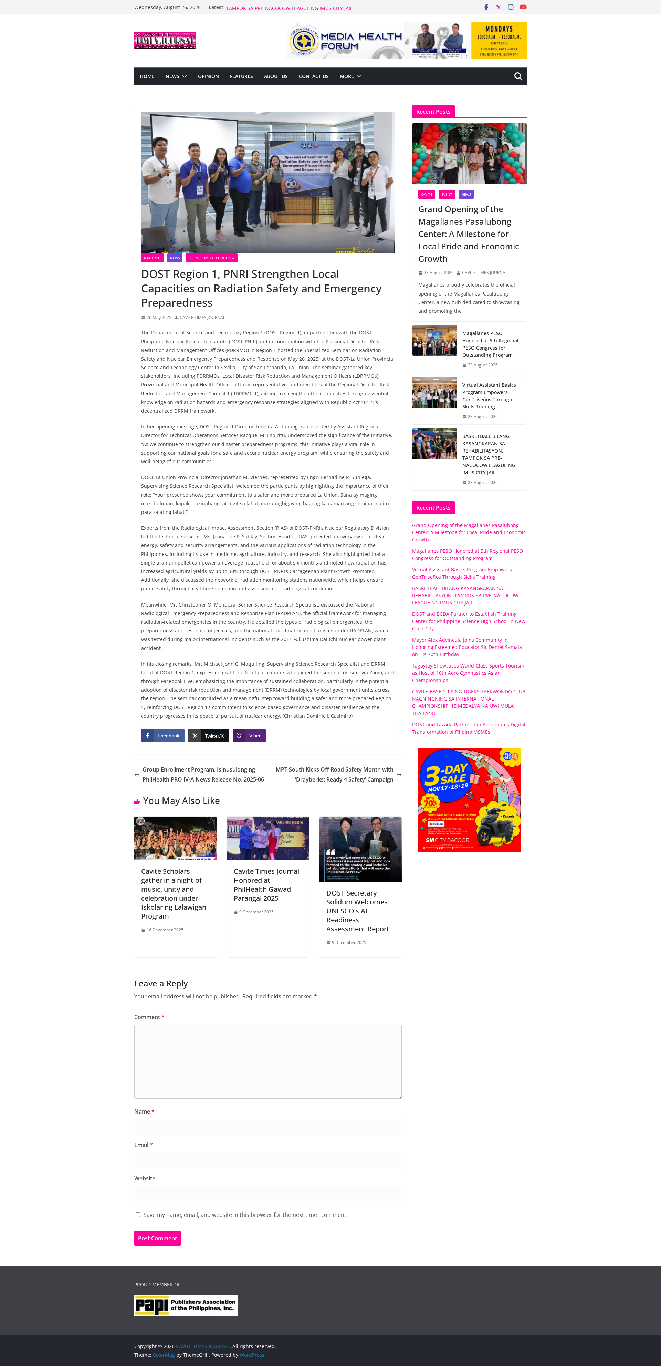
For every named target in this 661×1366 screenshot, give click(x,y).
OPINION (208, 76)
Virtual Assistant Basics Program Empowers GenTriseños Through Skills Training (489, 396)
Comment (149, 1017)
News (172, 76)
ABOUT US (276, 76)
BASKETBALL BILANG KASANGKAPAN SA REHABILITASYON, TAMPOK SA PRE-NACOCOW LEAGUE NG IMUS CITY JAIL (292, 10)
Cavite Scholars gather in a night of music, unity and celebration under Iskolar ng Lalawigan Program (173, 894)
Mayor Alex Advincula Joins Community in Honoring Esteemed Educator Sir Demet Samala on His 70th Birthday (467, 647)
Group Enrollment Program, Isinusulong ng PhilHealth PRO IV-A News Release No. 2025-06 (203, 774)
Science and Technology (212, 258)
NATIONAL (152, 258)
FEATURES (241, 76)
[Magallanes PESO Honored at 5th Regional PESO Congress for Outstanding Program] (434, 349)
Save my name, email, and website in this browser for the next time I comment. (246, 1215)
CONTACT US (314, 76)
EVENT (446, 194)
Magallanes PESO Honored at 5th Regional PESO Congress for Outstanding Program (490, 344)
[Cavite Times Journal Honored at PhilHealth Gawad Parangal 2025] (268, 821)
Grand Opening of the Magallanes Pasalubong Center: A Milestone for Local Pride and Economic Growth (468, 233)
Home (147, 76)
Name (144, 1111)
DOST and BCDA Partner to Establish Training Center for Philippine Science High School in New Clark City (468, 621)
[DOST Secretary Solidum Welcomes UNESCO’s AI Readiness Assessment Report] (360, 821)
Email (143, 1145)
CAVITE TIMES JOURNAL (202, 317)
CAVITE (426, 194)
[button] (183, 76)
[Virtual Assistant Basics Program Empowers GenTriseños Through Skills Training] (434, 401)
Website (144, 1178)
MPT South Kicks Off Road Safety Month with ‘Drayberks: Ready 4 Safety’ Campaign (335, 774)
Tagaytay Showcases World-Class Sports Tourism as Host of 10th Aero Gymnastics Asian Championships (468, 672)
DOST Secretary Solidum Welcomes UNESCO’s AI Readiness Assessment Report (357, 910)
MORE (347, 76)
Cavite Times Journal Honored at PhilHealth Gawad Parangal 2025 (266, 885)
